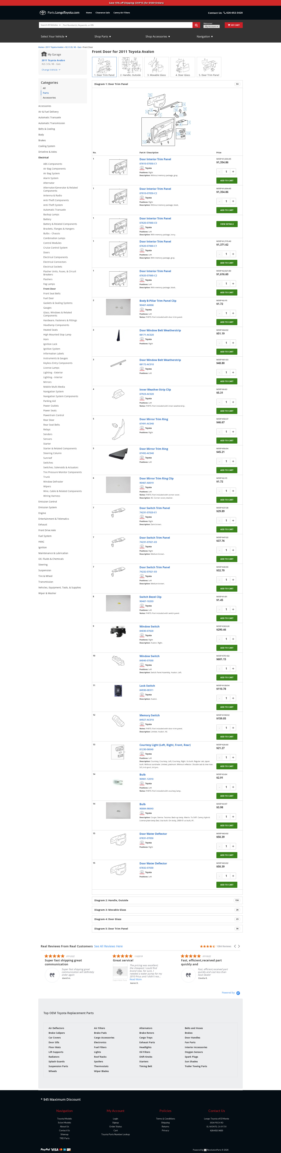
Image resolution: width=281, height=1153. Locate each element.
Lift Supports (56, 1052)
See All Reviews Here (108, 946)
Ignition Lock (50, 344)
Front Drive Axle (47, 530)
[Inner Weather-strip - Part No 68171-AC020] (118, 335)
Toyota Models (64, 1118)
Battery (47, 219)
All (44, 88)
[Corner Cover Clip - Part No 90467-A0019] (118, 485)
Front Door (49, 288)
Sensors (47, 438)
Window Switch (150, 626)
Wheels (53, 1071)
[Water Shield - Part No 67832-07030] (118, 869)
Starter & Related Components (60, 448)
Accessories (49, 97)
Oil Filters (144, 1052)
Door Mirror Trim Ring (154, 419)
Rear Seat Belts (51, 424)
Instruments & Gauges (55, 358)
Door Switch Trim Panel (155, 508)
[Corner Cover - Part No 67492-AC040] (118, 454)
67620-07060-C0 (148, 222)
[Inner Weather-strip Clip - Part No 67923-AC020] (118, 394)
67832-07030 (146, 867)
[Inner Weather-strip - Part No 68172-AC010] (118, 363)
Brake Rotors (146, 1032)
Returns (165, 1126)
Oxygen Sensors (194, 1052)
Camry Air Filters (122, 12)
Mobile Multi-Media (54, 386)
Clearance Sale (103, 12)
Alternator (48, 182)
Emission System (47, 507)
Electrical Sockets (52, 266)
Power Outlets (51, 405)
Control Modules (52, 242)
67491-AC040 (147, 423)
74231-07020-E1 (148, 512)
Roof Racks (100, 1056)
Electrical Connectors (54, 261)
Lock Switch (147, 686)
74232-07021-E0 (148, 571)
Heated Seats (50, 329)
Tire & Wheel (45, 576)
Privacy (165, 1130)
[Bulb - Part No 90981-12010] (118, 782)
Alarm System (50, 178)
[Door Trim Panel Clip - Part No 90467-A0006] (118, 307)
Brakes (42, 140)
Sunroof (47, 457)
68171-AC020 (147, 334)
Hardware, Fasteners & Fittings (60, 320)
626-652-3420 (216, 1130)
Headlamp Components (56, 325)
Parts (46, 92)
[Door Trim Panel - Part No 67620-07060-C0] (118, 226)
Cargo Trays (145, 1037)
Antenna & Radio (52, 195)
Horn (46, 339)
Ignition (42, 547)
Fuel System (45, 535)
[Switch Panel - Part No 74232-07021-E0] (118, 571)
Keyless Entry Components (57, 363)
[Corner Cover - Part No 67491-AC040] (118, 429)
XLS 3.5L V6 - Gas (73, 47)
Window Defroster (53, 481)
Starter (47, 443)
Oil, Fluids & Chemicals (51, 558)
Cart (116, 1130)
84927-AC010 (147, 719)
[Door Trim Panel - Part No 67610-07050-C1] (118, 166)
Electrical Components (55, 257)
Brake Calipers (57, 1032)
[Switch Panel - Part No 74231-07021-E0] (118, 542)
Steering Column (52, 453)
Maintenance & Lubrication (53, 553)
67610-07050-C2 (148, 193)
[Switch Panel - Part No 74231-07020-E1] (118, 512)
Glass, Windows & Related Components (57, 314)
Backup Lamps (51, 214)
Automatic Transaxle (49, 117)
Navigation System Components (60, 396)
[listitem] (65, 968)
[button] (235, 946)
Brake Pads (100, 1032)
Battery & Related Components (60, 223)
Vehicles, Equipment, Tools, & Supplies (59, 587)
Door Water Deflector (153, 834)
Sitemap (65, 1134)
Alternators (145, 1028)
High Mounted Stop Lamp (57, 334)
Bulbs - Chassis (51, 233)
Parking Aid (49, 400)
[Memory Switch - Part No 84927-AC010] (118, 721)
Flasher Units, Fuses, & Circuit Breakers (59, 273)
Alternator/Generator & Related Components (60, 189)
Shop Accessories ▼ (158, 36)
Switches (48, 462)
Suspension (44, 570)
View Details (227, 224)
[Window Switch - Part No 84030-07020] (118, 631)
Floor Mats (55, 1047)
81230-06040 (146, 749)
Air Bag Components (54, 168)
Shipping (165, 1122)
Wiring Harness (51, 495)
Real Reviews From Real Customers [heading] (67, 946)
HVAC (41, 541)
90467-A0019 (147, 482)
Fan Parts (190, 1042)
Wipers (47, 486)
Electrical (43, 157)
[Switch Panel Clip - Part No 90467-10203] (118, 603)
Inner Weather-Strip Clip (155, 389)
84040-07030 (146, 660)
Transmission (45, 581)
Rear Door (48, 419)
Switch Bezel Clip (150, 597)
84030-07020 (146, 630)
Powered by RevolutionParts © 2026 (210, 1149)
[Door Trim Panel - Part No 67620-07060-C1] (118, 249)
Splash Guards (57, 1061)
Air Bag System (51, 173)
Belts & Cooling (46, 128)
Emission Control (47, 501)
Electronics (100, 1042)
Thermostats (101, 1066)
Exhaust (42, 524)
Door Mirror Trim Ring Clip (157, 478)
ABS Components (52, 163)
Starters (143, 1061)
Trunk (46, 476)
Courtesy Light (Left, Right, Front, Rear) (165, 745)
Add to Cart (226, 180)
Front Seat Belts (52, 293)
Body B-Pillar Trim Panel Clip (158, 301)
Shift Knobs (145, 1056)
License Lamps (51, 367)
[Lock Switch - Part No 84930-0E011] (118, 691)
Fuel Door (48, 298)
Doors (46, 252)
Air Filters (99, 1028)
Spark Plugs (191, 1056)
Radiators (54, 1056)
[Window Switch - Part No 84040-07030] (118, 660)
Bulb (143, 774)
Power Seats (50, 410)
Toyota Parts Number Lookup (115, 1134)
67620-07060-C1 (148, 245)
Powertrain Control (53, 415)
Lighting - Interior (52, 377)
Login (115, 1118)
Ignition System (51, 348)
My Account (210, 26)
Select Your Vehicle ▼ (54, 36)
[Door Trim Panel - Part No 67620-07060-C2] (118, 278)
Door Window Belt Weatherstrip (160, 330)
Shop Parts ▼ (103, 36)
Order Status (115, 1126)
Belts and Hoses (194, 1028)
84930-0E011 (146, 690)
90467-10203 (146, 601)
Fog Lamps (49, 284)
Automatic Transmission (51, 123)
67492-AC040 (147, 453)
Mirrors (47, 382)
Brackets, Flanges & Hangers (58, 228)
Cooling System (46, 146)
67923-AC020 (147, 393)
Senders (47, 434)
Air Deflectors (56, 1028)
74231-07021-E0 (148, 542)
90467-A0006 (147, 305)
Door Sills (54, 1042)
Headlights (145, 1047)
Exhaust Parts (147, 1042)
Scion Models (64, 1122)
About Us (64, 1126)
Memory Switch (150, 715)
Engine (42, 513)
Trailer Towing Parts (196, 1066)
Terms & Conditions (165, 1118)
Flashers (48, 279)
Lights (97, 1052)
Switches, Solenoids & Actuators (60, 467)
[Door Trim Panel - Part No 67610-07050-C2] (118, 196)
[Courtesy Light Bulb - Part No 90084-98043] (118, 810)
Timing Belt (145, 1066)
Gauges (47, 307)
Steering (43, 564)
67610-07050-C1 (148, 163)
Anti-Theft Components (56, 200)
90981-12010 (146, 778)
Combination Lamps (54, 238)
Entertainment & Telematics (53, 518)
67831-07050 (146, 838)
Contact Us (64, 1130)
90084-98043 (146, 808)
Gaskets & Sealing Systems (57, 302)
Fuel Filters (100, 1047)
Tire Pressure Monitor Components (62, 472)
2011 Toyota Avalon (54, 47)
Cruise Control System (55, 247)
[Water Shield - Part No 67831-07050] (118, 839)
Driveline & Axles (47, 151)
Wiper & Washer (47, 593)
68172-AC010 (147, 364)
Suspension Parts (58, 1066)
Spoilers (98, 1061)
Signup (115, 1122)
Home (89, 12)
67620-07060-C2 (148, 275)
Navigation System (53, 391)
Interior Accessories (196, 1047)
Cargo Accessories (104, 1037)
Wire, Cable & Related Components (62, 491)
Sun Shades (191, 1061)
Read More (132, 979)
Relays (46, 429)
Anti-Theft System (53, 204)
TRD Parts (65, 1138)
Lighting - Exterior (53, 372)
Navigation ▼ (205, 36)
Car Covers (55, 1037)
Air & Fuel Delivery (48, 111)
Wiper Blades (101, 1071)
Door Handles (192, 1037)
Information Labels (53, 353)
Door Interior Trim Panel (155, 159)
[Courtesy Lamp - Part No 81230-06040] (118, 752)
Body (41, 134)
